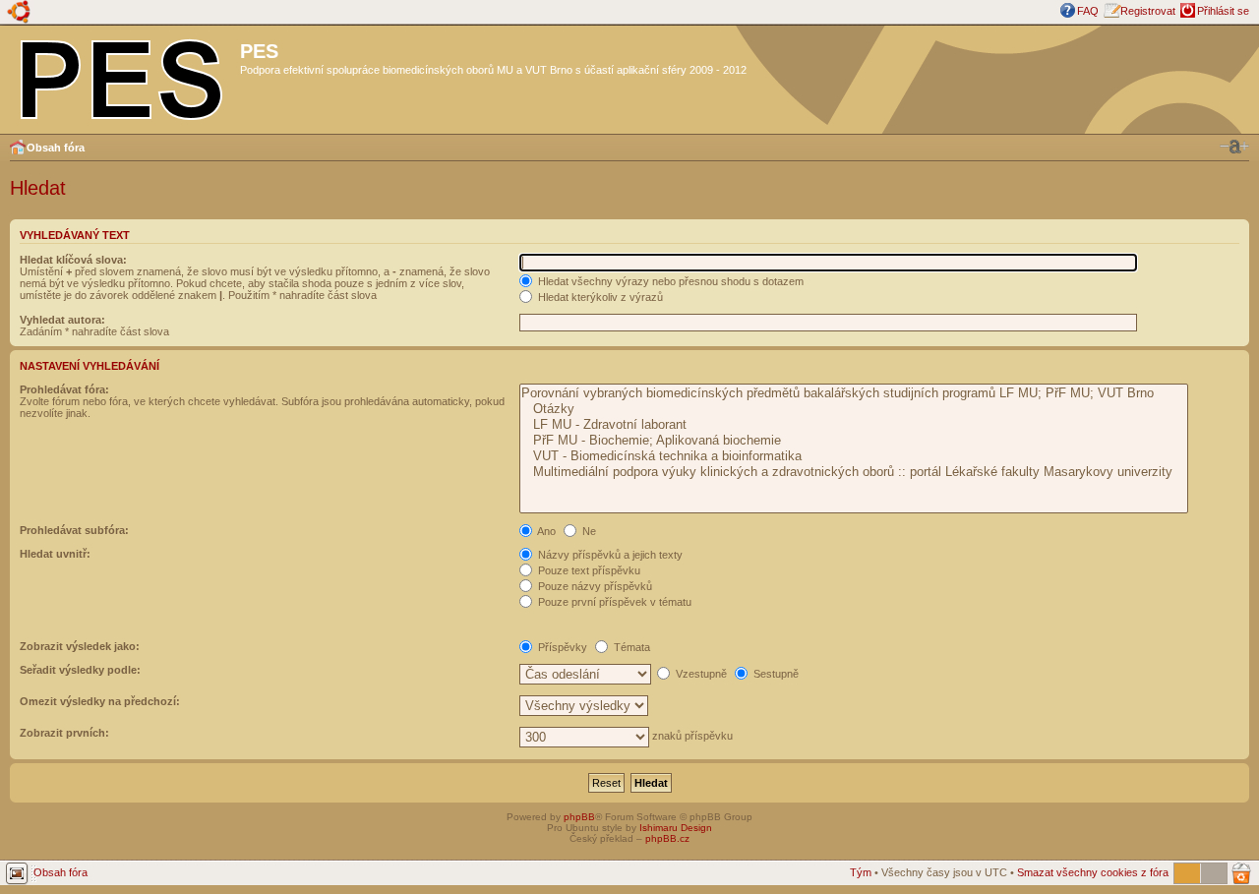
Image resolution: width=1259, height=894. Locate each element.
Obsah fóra (56, 147)
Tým (860, 872)
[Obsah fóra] (122, 76)
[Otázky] (853, 409)
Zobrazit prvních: (64, 733)
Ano (545, 531)
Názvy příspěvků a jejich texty (609, 555)
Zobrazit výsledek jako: (80, 646)
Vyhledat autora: (62, 320)
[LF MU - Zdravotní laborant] (853, 425)
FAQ (1088, 11)
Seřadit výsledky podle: (80, 670)
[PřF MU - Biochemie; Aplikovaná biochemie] (853, 440)
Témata (630, 647)
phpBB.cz (667, 838)
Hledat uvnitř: (55, 554)
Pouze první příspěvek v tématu (613, 602)
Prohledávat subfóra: (74, 530)
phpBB (579, 816)
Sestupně (774, 674)
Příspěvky (561, 647)
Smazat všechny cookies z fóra (1093, 872)
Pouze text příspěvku (587, 570)
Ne (587, 531)
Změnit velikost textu (1234, 146)
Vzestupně (700, 674)
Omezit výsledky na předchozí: (100, 701)
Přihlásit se (1223, 11)
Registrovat (1147, 11)
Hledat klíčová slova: (73, 260)
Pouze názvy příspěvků (593, 586)
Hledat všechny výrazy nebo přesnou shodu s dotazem (669, 281)
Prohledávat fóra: (64, 389)
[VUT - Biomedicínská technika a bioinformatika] (853, 456)
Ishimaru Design (675, 827)
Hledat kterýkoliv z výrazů (599, 297)
